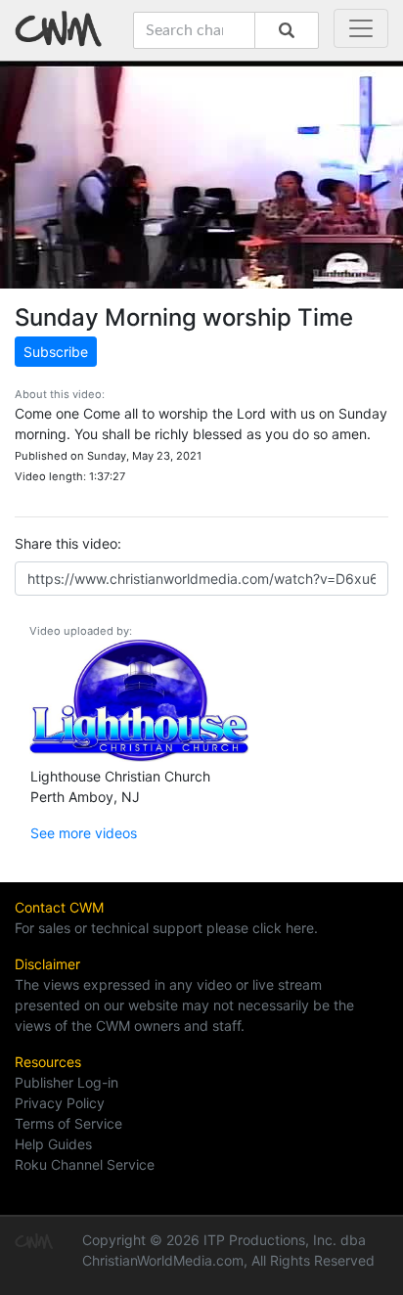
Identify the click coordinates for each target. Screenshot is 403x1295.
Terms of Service (68, 1123)
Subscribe (55, 351)
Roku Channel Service (85, 1164)
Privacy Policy (60, 1102)
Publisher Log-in (66, 1082)
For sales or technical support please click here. (166, 927)
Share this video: (68, 543)
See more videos (83, 833)
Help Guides (53, 1144)
